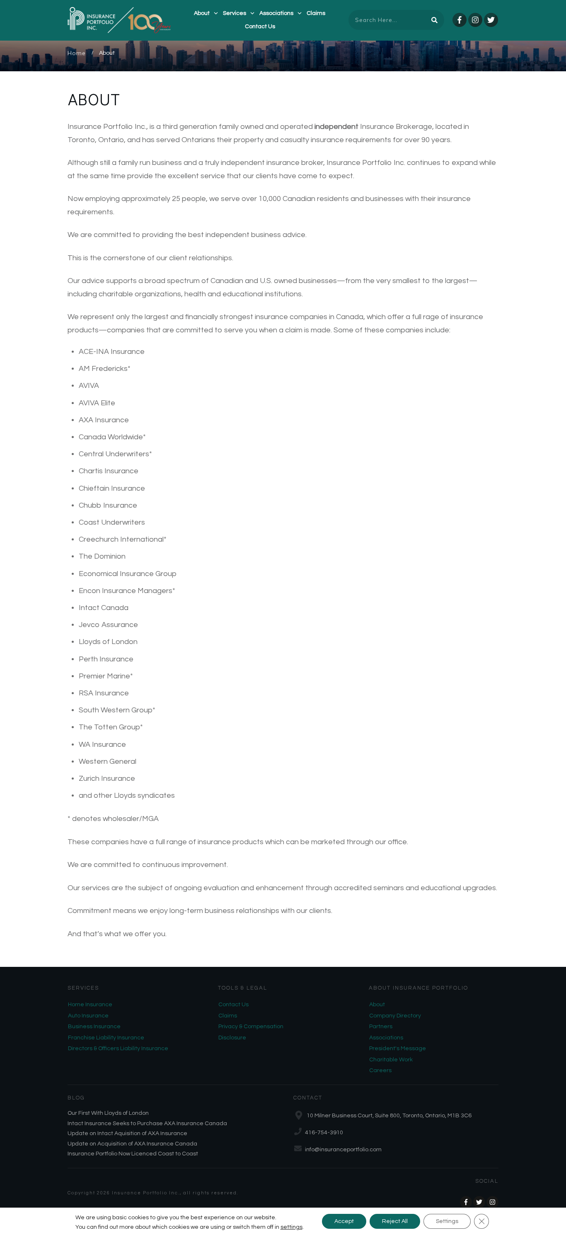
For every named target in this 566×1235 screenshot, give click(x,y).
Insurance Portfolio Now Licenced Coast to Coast (133, 1154)
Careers (380, 1070)
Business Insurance (94, 1026)
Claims (227, 1016)
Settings (447, 1221)
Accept (344, 1221)
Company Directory (395, 1016)
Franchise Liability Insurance (106, 1038)
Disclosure (232, 1038)
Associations (386, 1038)
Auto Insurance (88, 1016)
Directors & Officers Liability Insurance (118, 1048)
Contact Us (233, 1004)
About (377, 1004)
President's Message (397, 1048)
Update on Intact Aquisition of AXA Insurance (127, 1133)
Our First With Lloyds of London (108, 1113)
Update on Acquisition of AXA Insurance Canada (132, 1144)
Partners (380, 1026)
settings (291, 1227)
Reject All (395, 1221)
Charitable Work (391, 1060)
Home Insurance (90, 1004)
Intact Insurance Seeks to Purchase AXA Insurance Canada (147, 1123)
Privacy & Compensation (250, 1026)
